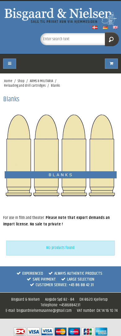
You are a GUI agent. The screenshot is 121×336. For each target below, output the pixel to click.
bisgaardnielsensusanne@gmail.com (44, 310)
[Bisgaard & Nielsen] (60, 16)
